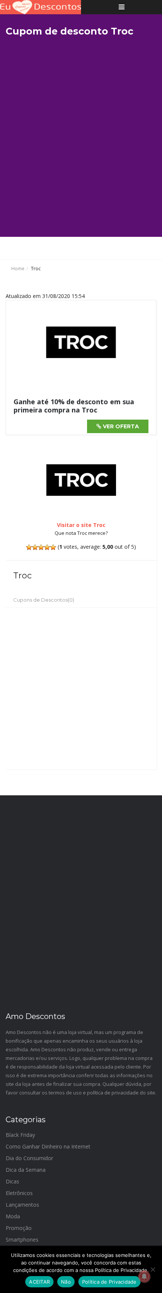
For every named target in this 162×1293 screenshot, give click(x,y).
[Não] (152, 1269)
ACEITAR (39, 1282)
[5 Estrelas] (53, 547)
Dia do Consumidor (29, 1158)
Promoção (19, 1227)
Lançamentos (22, 1204)
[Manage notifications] (144, 1276)
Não (66, 1282)
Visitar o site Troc (81, 524)
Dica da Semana (26, 1169)
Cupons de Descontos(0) (43, 600)
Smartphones (22, 1239)
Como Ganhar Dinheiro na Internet (48, 1146)
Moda (13, 1216)
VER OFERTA (120, 426)
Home (17, 268)
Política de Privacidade (109, 1282)
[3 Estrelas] (41, 547)
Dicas (12, 1181)
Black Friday (20, 1134)
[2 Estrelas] (35, 547)
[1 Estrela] (29, 547)
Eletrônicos (19, 1193)
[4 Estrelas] (47, 547)
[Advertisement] (81, 137)
